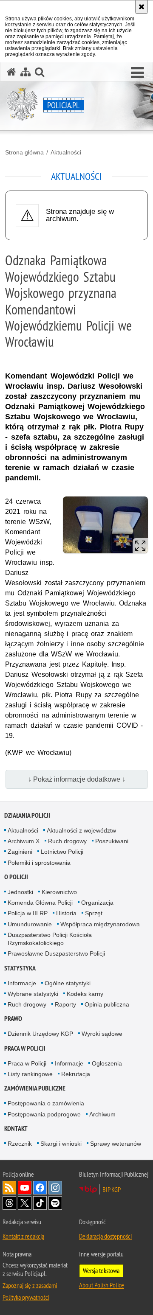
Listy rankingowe (30, 1074)
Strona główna (24, 152)
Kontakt (16, 1128)
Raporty (65, 1004)
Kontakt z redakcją (23, 1236)
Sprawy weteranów (115, 1143)
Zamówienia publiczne (34, 1088)
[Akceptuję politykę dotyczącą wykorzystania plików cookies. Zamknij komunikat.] (141, 7)
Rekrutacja (75, 1074)
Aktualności (66, 152)
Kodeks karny (85, 993)
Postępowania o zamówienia (46, 1103)
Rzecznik (20, 1143)
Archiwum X (24, 841)
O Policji (16, 876)
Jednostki (20, 892)
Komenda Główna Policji (40, 902)
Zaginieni (20, 851)
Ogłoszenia (107, 1063)
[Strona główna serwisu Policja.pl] (11, 72)
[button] (137, 73)
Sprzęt (93, 913)
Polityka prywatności (26, 1297)
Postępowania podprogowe (44, 1114)
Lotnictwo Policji (62, 851)
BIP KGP (111, 1189)
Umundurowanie (30, 924)
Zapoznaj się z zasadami (30, 1285)
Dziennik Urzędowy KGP (40, 1033)
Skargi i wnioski (61, 1143)
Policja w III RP (28, 913)
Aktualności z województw (81, 830)
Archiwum (102, 1114)
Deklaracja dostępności (105, 1236)
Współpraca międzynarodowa (100, 924)
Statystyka (20, 968)
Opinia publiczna (107, 1004)
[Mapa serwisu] (25, 72)
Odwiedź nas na (24, 1187)
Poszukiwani (111, 841)
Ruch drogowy (67, 841)
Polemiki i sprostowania (39, 862)
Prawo (13, 1018)
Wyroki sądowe (102, 1033)
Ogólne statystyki (68, 983)
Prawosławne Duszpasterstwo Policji (56, 953)
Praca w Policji (24, 1048)
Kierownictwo (59, 892)
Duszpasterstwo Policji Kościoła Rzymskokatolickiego (50, 938)
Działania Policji (27, 815)
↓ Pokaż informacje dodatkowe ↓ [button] (76, 779)
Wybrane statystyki (33, 993)
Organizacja (97, 902)
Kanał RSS (9, 1187)
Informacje (22, 983)
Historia (66, 913)
